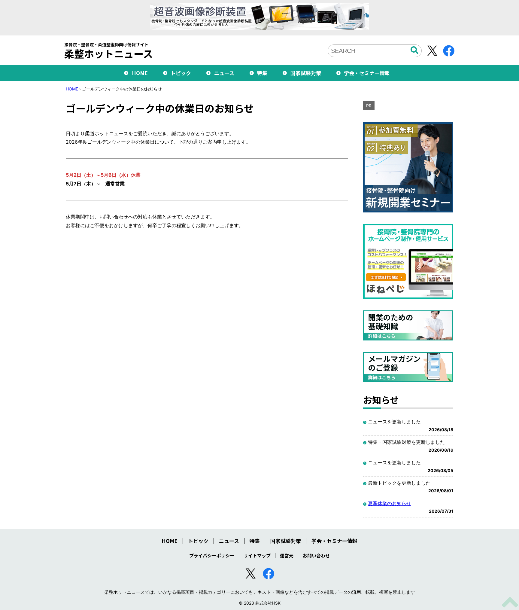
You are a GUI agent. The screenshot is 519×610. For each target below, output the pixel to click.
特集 (262, 73)
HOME (140, 73)
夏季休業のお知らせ (389, 503)
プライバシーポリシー (211, 555)
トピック (181, 73)
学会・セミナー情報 (367, 73)
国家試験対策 (305, 73)
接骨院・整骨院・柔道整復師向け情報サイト (108, 50)
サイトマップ (257, 555)
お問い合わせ (316, 555)
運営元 (286, 555)
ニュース (224, 73)
